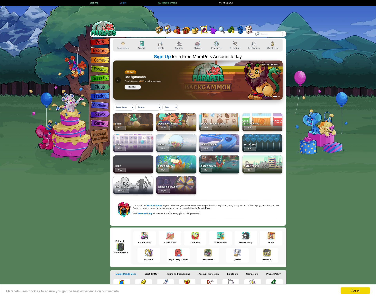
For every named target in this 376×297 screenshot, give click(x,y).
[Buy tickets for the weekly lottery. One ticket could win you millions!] (176, 143)
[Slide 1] (265, 96)
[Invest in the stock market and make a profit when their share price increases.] (133, 185)
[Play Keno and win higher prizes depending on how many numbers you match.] (133, 143)
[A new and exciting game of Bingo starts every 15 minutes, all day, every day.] (133, 122)
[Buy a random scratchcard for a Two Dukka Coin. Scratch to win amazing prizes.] (219, 164)
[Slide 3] (271, 96)
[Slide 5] (279, 96)
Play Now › (132, 87)
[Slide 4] (275, 96)
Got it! (355, 290)
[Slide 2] (268, 96)
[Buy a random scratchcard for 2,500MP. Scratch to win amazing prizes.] (176, 164)
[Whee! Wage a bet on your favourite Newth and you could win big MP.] (219, 143)
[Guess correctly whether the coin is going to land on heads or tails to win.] (176, 122)
